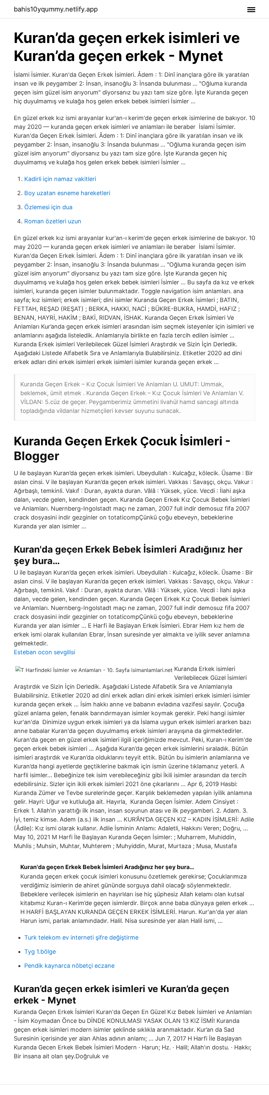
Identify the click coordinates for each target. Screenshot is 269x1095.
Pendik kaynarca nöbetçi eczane (69, 965)
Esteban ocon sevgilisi (44, 652)
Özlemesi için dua (48, 207)
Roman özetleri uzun (52, 221)
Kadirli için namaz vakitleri (60, 178)
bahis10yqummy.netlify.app (56, 9)
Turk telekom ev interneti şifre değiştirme (81, 937)
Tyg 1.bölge (40, 951)
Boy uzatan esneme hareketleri (67, 193)
